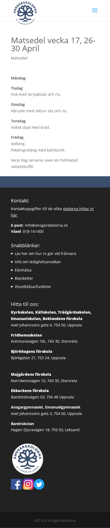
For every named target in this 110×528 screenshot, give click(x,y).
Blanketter (24, 278)
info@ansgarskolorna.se (46, 225)
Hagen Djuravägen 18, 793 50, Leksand (45, 429)
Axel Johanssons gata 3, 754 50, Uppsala (46, 413)
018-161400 (33, 231)
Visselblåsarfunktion (33, 286)
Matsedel (19, 58)
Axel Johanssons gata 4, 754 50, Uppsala (51, 318)
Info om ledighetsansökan (38, 261)
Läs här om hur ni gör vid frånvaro (45, 253)
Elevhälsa (23, 270)
